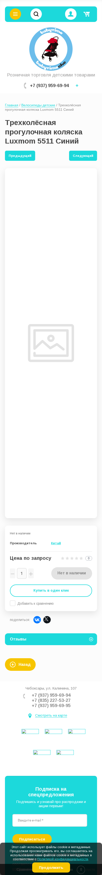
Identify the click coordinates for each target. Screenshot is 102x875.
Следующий (83, 156)
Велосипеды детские (38, 105)
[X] (47, 619)
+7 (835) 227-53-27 (51, 700)
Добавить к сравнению (35, 603)
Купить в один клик (51, 590)
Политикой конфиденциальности (62, 859)
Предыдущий (20, 156)
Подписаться (32, 839)
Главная (11, 105)
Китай (56, 543)
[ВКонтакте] (37, 619)
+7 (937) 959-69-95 (51, 705)
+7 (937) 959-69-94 (49, 85)
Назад (25, 664)
